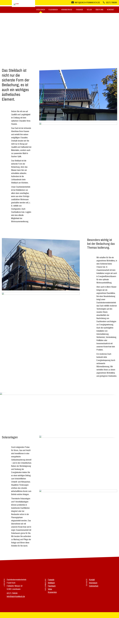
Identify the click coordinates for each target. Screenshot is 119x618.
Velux (89, 10)
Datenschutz (93, 586)
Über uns (99, 10)
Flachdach (53, 10)
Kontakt (110, 10)
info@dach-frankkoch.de (16, 596)
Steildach (40, 10)
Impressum (93, 583)
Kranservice (66, 10)
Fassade (79, 10)
